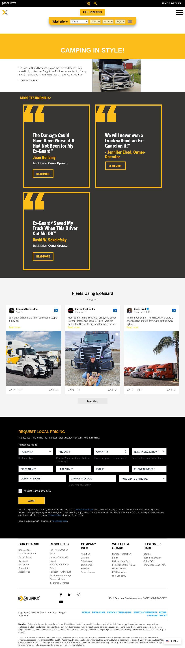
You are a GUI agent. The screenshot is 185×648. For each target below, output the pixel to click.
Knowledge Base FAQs (154, 564)
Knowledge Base (59, 520)
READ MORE (43, 174)
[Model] (107, 21)
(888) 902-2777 (9, 3)
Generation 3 (24, 549)
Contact (147, 553)
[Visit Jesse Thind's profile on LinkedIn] (129, 310)
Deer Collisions (119, 568)
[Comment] (77, 390)
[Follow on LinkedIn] (69, 594)
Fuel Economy (119, 575)
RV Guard (23, 560)
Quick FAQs (148, 561)
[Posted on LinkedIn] (56, 310)
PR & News (86, 561)
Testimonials (87, 564)
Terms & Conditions (84, 509)
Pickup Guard (25, 557)
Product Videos (57, 579)
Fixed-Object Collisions (123, 564)
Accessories (24, 571)
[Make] (95, 21)
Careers (85, 557)
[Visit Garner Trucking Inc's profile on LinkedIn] (71, 310)
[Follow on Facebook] (61, 594)
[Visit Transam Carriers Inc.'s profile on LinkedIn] (11, 310)
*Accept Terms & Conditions (37, 490)
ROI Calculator (119, 572)
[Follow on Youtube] (61, 601)
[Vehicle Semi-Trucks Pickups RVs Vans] (79, 21)
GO (130, 21)
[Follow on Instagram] (78, 594)
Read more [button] (14, 327)
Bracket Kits (24, 568)
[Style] (120, 21)
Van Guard (23, 564)
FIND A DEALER (171, 3)
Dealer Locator (88, 572)
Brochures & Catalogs (60, 575)
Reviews (85, 568)
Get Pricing (92, 12)
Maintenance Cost (121, 561)
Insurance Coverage (59, 582)
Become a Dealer (152, 557)
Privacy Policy (55, 515)
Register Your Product (60, 571)
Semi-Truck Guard (27, 553)
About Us (85, 553)
